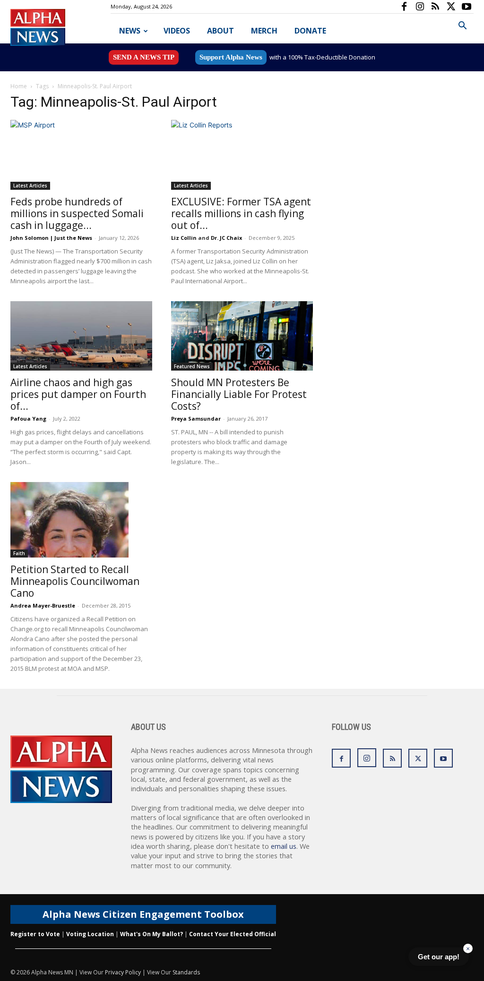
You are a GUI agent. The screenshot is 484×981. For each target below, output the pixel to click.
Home (18, 86)
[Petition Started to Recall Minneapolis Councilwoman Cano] (81, 520)
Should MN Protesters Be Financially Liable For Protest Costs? (239, 394)
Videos (177, 30)
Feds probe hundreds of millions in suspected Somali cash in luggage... (77, 213)
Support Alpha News (230, 57)
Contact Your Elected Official (232, 934)
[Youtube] (466, 6)
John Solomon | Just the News (51, 237)
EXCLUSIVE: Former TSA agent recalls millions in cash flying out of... (241, 213)
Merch (264, 30)
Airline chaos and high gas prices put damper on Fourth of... (78, 394)
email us (283, 846)
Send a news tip (143, 57)
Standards (186, 972)
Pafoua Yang (28, 418)
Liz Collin (184, 237)
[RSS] (435, 6)
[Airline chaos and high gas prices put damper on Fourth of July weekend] (81, 336)
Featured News (192, 366)
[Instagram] (420, 6)
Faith (19, 553)
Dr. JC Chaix (226, 237)
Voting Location (90, 934)
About (220, 30)
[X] (451, 6)
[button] (462, 26)
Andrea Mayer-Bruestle (42, 605)
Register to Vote (35, 934)
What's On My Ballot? (151, 934)
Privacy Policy (123, 972)
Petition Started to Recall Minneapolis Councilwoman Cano (74, 581)
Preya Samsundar (196, 418)
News (129, 30)
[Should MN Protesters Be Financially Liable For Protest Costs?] (242, 336)
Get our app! (438, 957)
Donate (310, 30)
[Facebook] (404, 6)
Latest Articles (30, 185)
